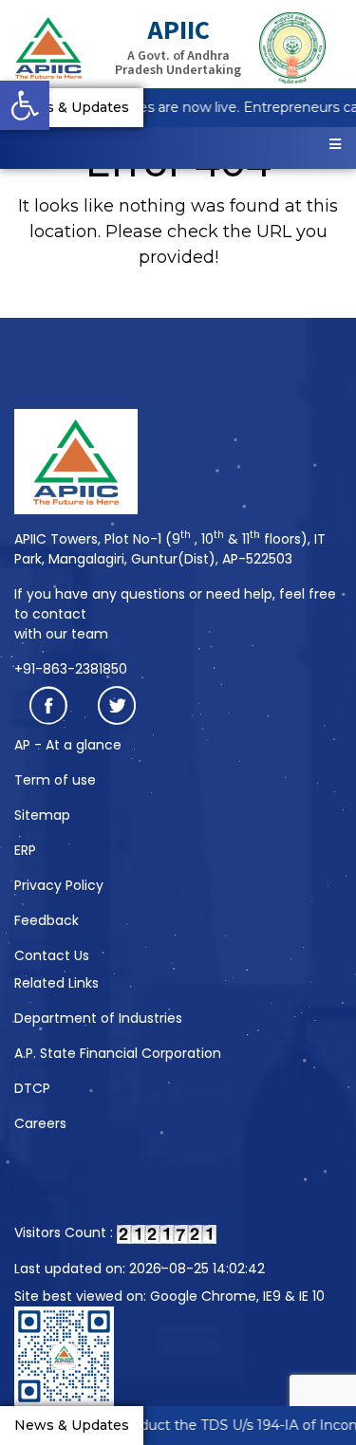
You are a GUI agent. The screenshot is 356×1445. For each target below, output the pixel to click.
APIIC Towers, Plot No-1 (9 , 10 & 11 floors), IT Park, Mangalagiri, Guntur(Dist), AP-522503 (170, 548)
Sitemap (42, 815)
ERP (25, 850)
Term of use (55, 779)
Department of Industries (98, 1018)
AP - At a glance (68, 744)
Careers (40, 1123)
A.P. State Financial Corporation (117, 1053)
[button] (24, 105)
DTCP (32, 1088)
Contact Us (51, 955)
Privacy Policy (58, 885)
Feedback (46, 920)
